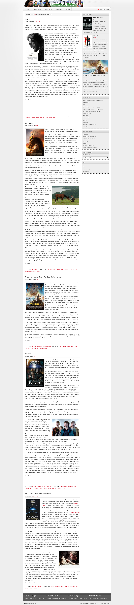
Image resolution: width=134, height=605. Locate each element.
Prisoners (85, 120)
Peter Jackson (32, 348)
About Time (85, 106)
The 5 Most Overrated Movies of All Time (92, 111)
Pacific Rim (85, 122)
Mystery (39, 486)
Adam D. (38, 21)
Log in (84, 166)
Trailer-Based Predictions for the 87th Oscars (93, 100)
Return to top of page (30, 603)
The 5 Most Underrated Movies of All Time (92, 107)
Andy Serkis (63, 346)
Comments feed (86, 169)
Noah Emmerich (44, 488)
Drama (34, 116)
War (37, 269)
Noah (84, 104)
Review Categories (86, 154)
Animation (39, 346)
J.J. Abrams (70, 486)
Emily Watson (51, 269)
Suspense (34, 588)
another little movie (75, 512)
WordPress (103, 603)
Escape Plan (85, 115)
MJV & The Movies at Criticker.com (90, 139)
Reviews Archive (37, 9)
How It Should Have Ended (89, 138)
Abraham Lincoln (54, 116)
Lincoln (27, 19)
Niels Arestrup (68, 269)
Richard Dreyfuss (59, 586)
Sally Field (32, 117)
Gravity (84, 118)
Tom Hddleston (35, 271)
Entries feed (85, 167)
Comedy (45, 346)
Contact (68, 9)
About (27, 9)
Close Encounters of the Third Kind (38, 494)
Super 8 (28, 354)
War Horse (29, 123)
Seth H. (96, 19)
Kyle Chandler (35, 488)
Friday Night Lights (98, 17)
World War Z (85, 126)
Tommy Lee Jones (50, 117)
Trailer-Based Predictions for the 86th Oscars (93, 109)
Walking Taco (67, 3)
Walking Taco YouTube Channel (90, 147)
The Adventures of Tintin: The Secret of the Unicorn (43, 277)
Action (34, 346)
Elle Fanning (63, 486)
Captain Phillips (86, 117)
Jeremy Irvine (59, 269)
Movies (38, 116)
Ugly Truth (95, 35)
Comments (106, 9)
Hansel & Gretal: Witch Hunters (90, 124)
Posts (100, 9)
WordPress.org (86, 171)
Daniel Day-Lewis (63, 116)
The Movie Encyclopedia (88, 145)
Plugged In (85, 143)
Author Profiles (48, 9)
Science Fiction (46, 486)
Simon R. (35, 496)
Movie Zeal (85, 141)
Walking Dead (86, 102)
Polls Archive (59, 9)
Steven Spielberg (40, 117)
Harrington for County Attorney (89, 136)
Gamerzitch (85, 134)
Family (49, 346)
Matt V (37, 125)
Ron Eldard (52, 488)
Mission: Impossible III (87, 113)
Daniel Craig (70, 346)
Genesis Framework (94, 603)
